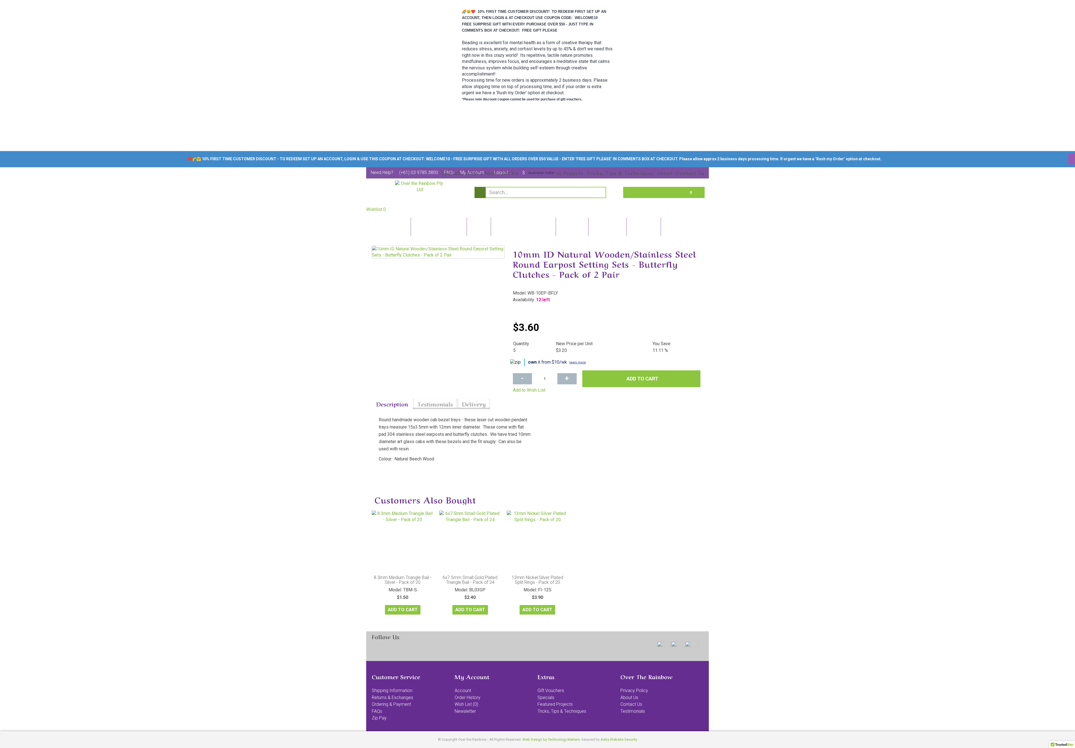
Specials (546, 697)
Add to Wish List (529, 390)
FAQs (377, 711)
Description (392, 404)
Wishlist (376, 209)
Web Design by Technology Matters (551, 739)
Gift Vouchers (551, 690)
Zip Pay (379, 718)
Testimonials (435, 404)
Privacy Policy (634, 690)
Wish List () (466, 704)
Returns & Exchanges (392, 697)
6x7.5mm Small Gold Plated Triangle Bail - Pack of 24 (470, 580)
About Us (629, 697)
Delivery (474, 404)
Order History (467, 697)
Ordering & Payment (391, 704)
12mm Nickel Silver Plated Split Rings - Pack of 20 (537, 580)
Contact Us (631, 704)
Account (463, 690)
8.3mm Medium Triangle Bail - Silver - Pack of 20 (402, 580)
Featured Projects (555, 704)
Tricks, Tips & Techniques (562, 711)
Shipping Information (392, 690)
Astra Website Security (618, 739)
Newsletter (465, 711)
